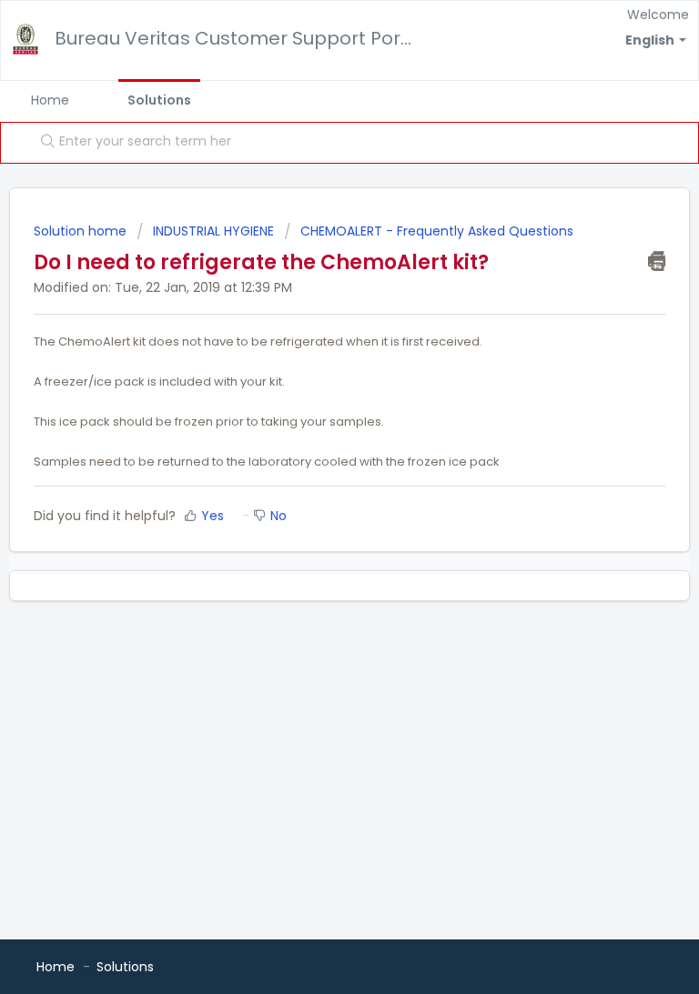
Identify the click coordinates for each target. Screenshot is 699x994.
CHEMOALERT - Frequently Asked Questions (436, 231)
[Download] (315, 484)
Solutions (159, 100)
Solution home (82, 231)
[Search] (43, 143)
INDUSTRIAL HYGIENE (213, 231)
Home (50, 100)
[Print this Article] (656, 261)
